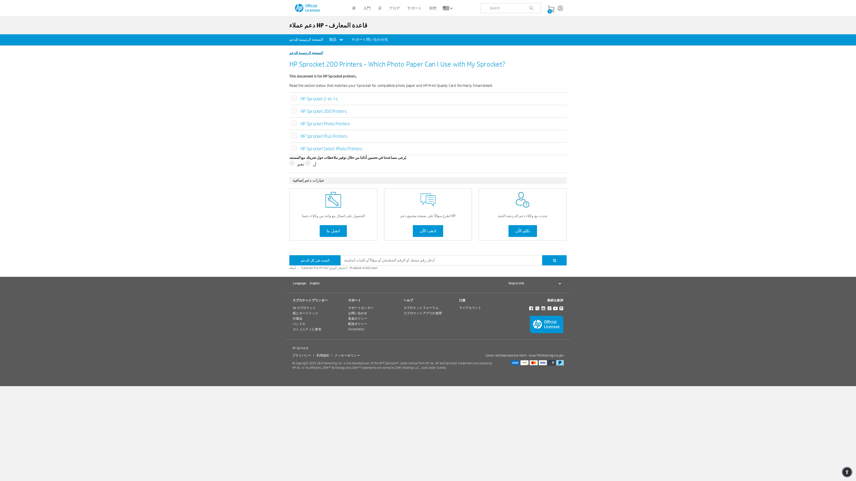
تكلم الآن (522, 231)
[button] (847, 472)
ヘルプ (408, 300)
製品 (333, 39)
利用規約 (323, 355)
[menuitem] (306, 39)
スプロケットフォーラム (421, 308)
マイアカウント (470, 308)
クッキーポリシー (347, 355)
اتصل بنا (333, 231)
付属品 (297, 318)
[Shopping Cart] (551, 9)
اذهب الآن (428, 231)
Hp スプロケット (304, 308)
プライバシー (301, 355)
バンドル (299, 324)
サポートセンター (361, 308)
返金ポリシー (357, 318)
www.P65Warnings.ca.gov (546, 355)
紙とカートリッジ (305, 313)
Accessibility (356, 329)
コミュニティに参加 (307, 329)
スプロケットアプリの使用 (423, 313)
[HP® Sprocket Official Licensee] (307, 8)
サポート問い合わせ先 (370, 39)
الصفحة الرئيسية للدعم (306, 39)
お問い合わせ (357, 313)
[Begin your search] (531, 8)
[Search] (554, 260)
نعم (300, 164)
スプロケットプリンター (310, 300)
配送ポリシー (357, 324)
